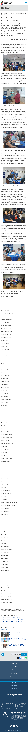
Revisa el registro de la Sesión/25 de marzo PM (13, 619)
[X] (14, 726)
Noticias (14, 663)
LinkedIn (23, 658)
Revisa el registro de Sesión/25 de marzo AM (12, 617)
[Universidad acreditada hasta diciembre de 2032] (14, 716)
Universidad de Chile (19, 730)
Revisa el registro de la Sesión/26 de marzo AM (13, 621)
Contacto (14, 680)
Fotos (14, 670)
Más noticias (4, 629)
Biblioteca (15, 677)
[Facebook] (17, 726)
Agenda (15, 666)
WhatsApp (25, 658)
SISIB (12, 730)
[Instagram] (11, 726)
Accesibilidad (14, 688)
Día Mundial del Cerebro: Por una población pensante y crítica (17, 633)
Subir (2, 654)
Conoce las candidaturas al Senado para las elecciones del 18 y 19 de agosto (17, 640)
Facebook (20, 658)
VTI (14, 730)
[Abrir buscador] (23, 3)
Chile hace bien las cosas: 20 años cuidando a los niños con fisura (17, 645)
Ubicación (14, 683)
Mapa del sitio (14, 685)
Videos (15, 673)
